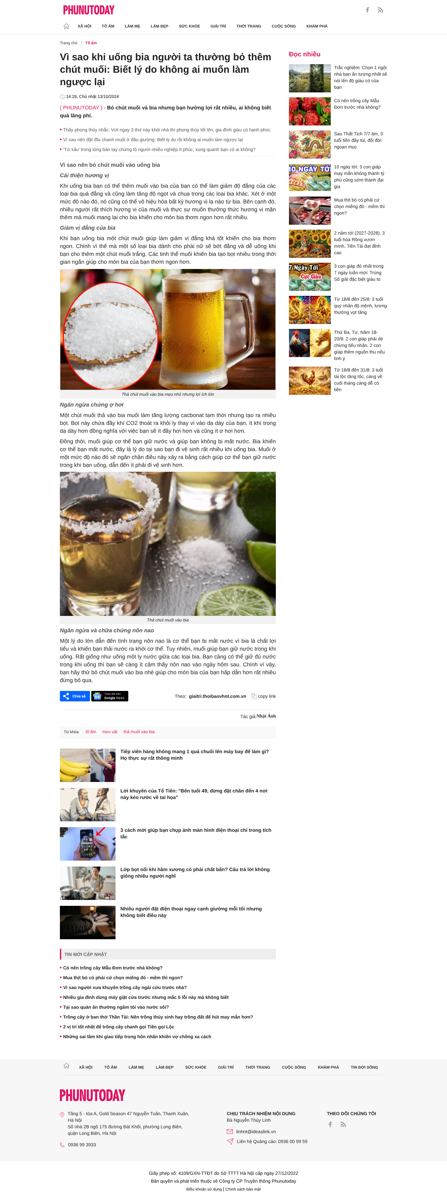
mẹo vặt (109, 731)
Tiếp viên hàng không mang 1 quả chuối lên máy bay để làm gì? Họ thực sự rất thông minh (194, 755)
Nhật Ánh (266, 716)
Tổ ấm (108, 26)
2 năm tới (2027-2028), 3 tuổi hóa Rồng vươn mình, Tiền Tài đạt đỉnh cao (359, 242)
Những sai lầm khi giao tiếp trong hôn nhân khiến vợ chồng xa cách (137, 1036)
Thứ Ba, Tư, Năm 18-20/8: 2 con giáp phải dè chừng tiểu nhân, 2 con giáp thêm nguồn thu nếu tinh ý (359, 345)
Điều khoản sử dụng (204, 1189)
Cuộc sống (284, 26)
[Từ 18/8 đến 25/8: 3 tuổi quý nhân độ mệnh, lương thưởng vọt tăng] (310, 310)
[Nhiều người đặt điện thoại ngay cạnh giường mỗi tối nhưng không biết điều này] (88, 922)
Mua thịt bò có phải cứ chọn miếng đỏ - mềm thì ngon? (123, 977)
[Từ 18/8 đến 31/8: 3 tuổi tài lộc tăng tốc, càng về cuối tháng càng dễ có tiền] (310, 381)
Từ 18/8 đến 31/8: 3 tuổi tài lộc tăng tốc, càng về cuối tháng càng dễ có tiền (358, 379)
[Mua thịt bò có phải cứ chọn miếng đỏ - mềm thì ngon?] (310, 211)
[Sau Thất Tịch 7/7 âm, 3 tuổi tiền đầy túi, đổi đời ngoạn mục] (310, 144)
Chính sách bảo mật (242, 1189)
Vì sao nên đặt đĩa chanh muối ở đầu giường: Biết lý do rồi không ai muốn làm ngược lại (153, 139)
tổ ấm (90, 731)
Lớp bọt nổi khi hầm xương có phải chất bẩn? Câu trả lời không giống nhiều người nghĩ (195, 873)
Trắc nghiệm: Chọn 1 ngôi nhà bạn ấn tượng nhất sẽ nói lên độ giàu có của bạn (360, 77)
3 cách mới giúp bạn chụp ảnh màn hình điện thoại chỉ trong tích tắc (196, 834)
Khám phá (317, 26)
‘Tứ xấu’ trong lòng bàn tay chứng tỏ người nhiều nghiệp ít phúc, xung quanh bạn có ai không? (159, 149)
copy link (267, 696)
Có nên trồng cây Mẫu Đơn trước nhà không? (113, 967)
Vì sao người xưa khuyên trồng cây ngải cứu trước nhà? (125, 987)
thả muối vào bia (138, 731)
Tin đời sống (364, 1067)
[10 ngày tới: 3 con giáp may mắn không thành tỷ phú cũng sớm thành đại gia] (310, 177)
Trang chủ (69, 43)
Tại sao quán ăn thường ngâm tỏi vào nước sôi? (116, 1007)
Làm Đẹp (160, 26)
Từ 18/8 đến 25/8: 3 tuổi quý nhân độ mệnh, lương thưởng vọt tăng (360, 305)
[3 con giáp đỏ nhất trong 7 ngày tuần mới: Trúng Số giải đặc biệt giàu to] (310, 277)
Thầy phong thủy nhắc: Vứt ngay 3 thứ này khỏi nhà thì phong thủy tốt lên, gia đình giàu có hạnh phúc (167, 129)
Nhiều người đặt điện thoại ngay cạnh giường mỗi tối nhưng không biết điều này (191, 912)
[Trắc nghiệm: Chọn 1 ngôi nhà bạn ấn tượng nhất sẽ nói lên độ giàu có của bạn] (310, 78)
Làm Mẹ (132, 26)
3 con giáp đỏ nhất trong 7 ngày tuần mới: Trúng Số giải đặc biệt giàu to (359, 272)
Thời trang (249, 26)
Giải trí (218, 26)
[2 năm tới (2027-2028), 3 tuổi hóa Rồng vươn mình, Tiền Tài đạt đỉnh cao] (310, 244)
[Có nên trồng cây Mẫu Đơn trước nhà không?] (310, 111)
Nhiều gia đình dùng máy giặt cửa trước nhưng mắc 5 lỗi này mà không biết (146, 997)
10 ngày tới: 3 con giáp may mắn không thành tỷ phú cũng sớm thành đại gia (359, 176)
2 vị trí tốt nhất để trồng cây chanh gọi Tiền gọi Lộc (118, 1026)
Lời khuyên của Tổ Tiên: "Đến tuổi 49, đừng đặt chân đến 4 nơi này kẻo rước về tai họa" (193, 794)
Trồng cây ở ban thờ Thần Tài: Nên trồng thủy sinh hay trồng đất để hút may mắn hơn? (158, 1017)
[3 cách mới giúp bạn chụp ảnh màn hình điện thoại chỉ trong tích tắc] (88, 844)
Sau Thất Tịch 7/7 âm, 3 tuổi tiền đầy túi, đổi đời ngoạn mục (358, 140)
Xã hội (84, 26)
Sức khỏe (189, 26)
